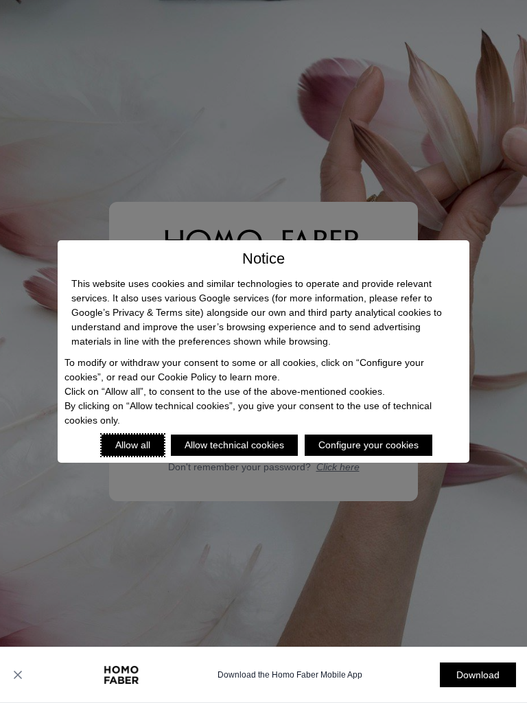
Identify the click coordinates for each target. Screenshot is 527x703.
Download (478, 674)
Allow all (132, 444)
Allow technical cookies (234, 444)
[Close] (18, 675)
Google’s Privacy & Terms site (135, 312)
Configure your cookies (368, 444)
